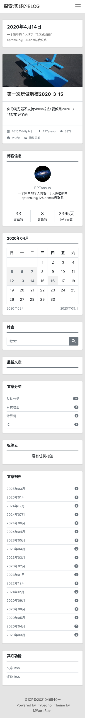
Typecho (45, 705)
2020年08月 (16, 609)
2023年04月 (16, 549)
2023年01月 (16, 575)
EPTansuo (49, 131)
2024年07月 (16, 514)
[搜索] (73, 341)
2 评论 (16, 138)
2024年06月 (16, 523)
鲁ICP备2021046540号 (42, 699)
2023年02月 (16, 566)
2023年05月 (16, 540)
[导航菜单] (78, 6)
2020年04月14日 (23, 131)
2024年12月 (16, 506)
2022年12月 (16, 583)
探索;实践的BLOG (22, 6)
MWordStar (42, 710)
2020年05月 (69, 308)
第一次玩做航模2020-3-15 (35, 94)
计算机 (11, 416)
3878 (68, 131)
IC (8, 424)
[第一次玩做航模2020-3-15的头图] (42, 70)
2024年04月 (16, 532)
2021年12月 (15, 592)
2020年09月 (16, 600)
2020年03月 (16, 308)
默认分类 (34, 138)
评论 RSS (13, 677)
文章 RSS (13, 668)
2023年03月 (16, 557)
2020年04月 (16, 626)
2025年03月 (16, 489)
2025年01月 (16, 497)
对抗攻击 (13, 407)
